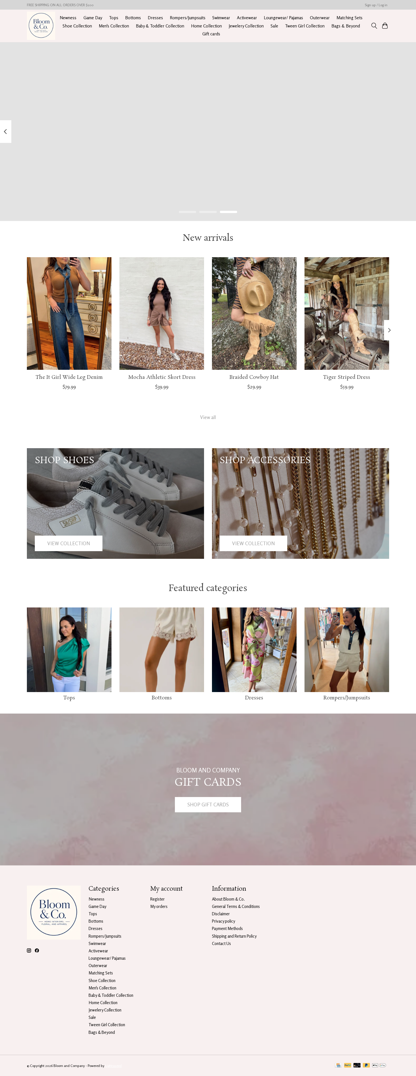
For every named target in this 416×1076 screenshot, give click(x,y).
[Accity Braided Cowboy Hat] (254, 313)
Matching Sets (349, 17)
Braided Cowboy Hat (254, 377)
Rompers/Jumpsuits (187, 17)
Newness (68, 17)
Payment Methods (227, 928)
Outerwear (320, 17)
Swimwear (221, 17)
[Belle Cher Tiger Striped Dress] (347, 313)
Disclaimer (221, 913)
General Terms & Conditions (236, 906)
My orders (159, 906)
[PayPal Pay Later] (366, 1065)
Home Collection (206, 26)
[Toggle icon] (374, 26)
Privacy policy (223, 921)
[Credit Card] (338, 1065)
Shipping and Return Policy (234, 936)
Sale (274, 26)
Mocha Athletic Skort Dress (162, 377)
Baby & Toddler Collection (160, 26)
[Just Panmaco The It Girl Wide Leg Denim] (69, 313)
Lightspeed (113, 1066)
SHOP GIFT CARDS (208, 804)
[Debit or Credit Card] (357, 1065)
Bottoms (133, 17)
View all (208, 417)
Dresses (155, 17)
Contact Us (221, 943)
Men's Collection (114, 26)
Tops (113, 17)
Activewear (247, 17)
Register (157, 899)
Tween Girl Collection (305, 26)
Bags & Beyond (345, 26)
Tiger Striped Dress (346, 377)
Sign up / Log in (376, 5)
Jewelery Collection (246, 26)
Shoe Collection (77, 26)
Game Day (92, 17)
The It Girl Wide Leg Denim (69, 377)
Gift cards (211, 33)
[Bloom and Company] (41, 26)
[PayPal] (347, 1065)
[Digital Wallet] (379, 1065)
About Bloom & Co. (228, 899)
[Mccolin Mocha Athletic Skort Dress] (161, 313)
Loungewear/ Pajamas (283, 17)
